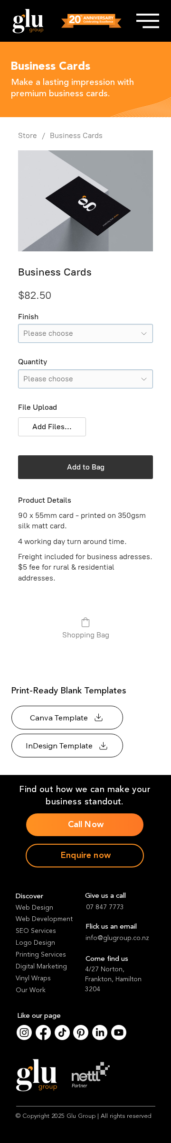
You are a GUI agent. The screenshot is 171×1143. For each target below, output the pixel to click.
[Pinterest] (80, 1032)
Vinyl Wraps (33, 978)
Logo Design (35, 943)
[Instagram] (24, 1032)
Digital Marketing (41, 966)
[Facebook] (43, 1032)
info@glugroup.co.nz (117, 938)
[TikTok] (62, 1032)
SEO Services (36, 931)
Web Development (44, 919)
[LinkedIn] (99, 1032)
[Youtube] (118, 1032)
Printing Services (41, 954)
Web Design (34, 907)
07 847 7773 (105, 907)
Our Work (31, 990)
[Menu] (147, 21)
